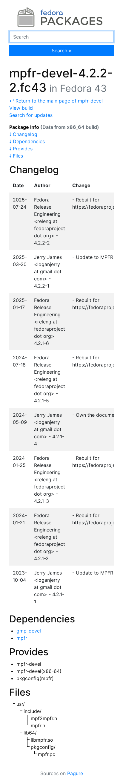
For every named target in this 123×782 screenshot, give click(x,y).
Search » (61, 51)
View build (21, 108)
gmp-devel (28, 631)
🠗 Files (16, 156)
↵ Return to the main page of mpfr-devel (56, 101)
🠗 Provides (21, 149)
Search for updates (31, 115)
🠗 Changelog (23, 134)
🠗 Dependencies (27, 141)
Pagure (75, 773)
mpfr (21, 638)
